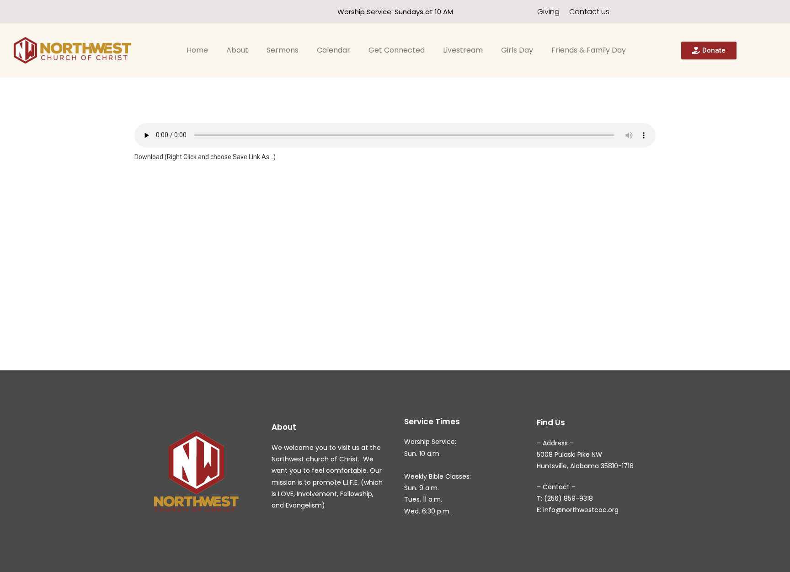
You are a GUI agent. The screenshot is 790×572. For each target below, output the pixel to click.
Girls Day (517, 50)
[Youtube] (137, 12)
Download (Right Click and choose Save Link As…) (205, 156)
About (237, 50)
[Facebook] (120, 12)
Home (197, 50)
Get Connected (396, 50)
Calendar (333, 50)
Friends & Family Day (588, 50)
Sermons (283, 50)
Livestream (463, 50)
